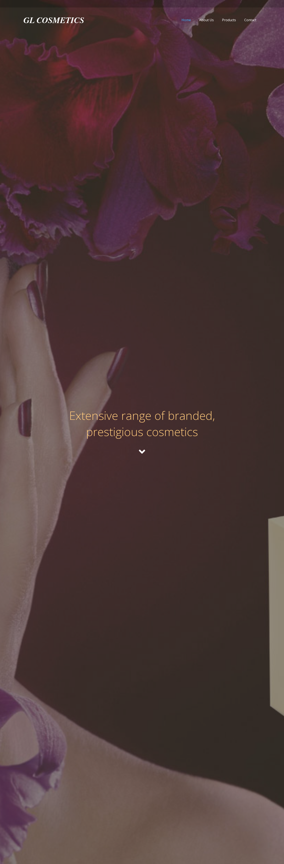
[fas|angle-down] (142, 452)
